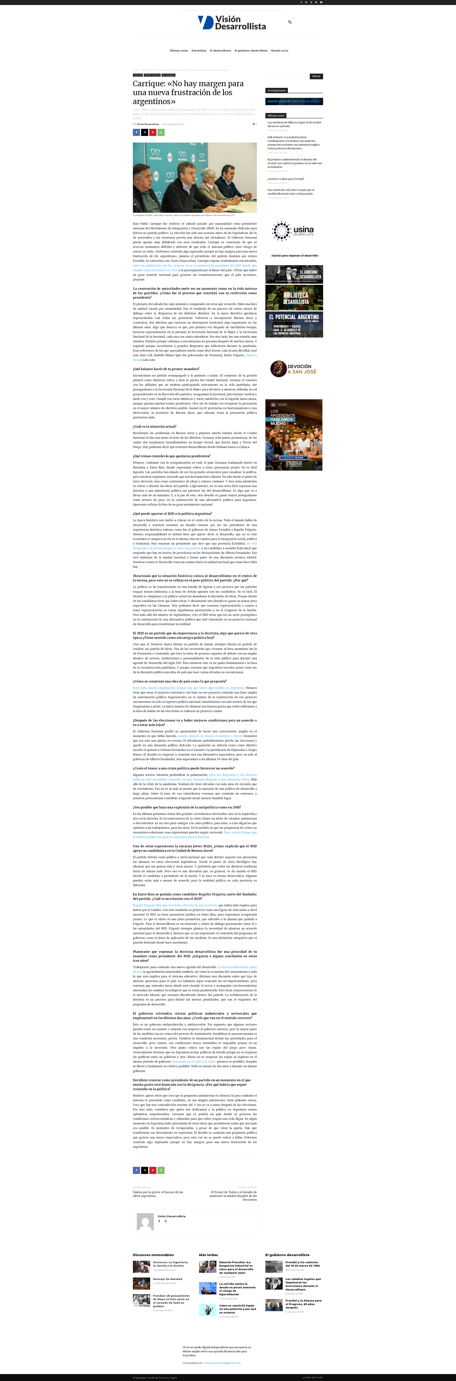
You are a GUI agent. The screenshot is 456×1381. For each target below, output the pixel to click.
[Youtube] (321, 3)
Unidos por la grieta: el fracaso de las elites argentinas (158, 1194)
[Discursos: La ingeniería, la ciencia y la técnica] (141, 1267)
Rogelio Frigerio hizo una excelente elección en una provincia (175, 905)
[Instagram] (306, 3)
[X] (311, 3)
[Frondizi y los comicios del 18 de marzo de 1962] (274, 1267)
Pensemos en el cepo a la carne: (193, 1061)
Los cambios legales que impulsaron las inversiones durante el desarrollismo (303, 1284)
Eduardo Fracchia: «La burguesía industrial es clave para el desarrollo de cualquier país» (236, 1267)
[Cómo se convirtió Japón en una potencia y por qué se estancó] (207, 1310)
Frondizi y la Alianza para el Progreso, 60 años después (304, 1304)
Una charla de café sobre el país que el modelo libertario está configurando (291, 191)
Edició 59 (146, 70)
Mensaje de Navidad (167, 1279)
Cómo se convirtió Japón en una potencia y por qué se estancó (237, 1309)
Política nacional (152, 75)
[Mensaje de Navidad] (141, 1283)
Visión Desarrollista (148, 124)
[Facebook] (301, 3)
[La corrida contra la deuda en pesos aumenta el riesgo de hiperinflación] (207, 1288)
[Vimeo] (316, 3)
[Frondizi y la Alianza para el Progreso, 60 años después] (274, 1305)
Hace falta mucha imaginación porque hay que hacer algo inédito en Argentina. (189, 688)
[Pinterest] (152, 132)
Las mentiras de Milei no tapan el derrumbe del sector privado (294, 124)
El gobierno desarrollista (287, 1255)
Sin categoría (168, 75)
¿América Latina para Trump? (286, 179)
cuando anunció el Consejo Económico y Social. (210, 736)
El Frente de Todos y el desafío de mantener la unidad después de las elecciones (233, 1196)
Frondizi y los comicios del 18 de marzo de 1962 (303, 1264)
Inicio (135, 70)
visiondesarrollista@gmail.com (222, 1363)
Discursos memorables (153, 1255)
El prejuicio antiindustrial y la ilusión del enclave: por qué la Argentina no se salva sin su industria (295, 163)
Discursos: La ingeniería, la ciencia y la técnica (170, 1264)
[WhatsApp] (161, 132)
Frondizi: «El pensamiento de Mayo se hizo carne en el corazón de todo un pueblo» (171, 1301)
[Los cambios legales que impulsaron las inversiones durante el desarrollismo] (274, 1283)
